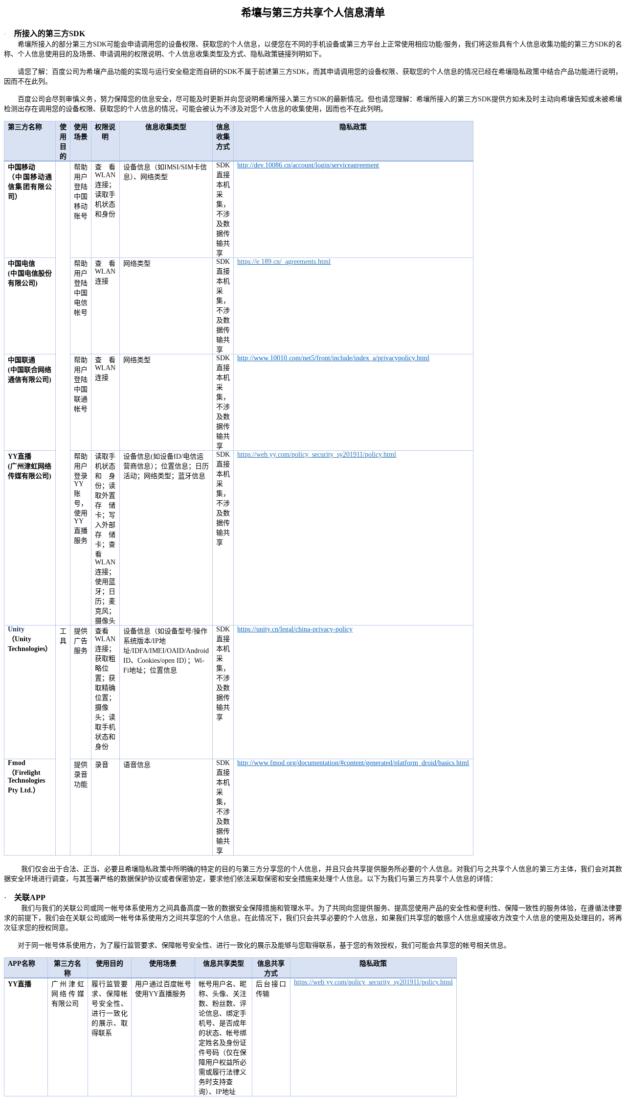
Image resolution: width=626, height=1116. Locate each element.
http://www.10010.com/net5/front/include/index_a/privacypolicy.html (333, 358)
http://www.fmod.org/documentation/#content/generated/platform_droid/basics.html (353, 763)
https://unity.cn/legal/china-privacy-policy (295, 629)
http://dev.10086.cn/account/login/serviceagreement (308, 165)
